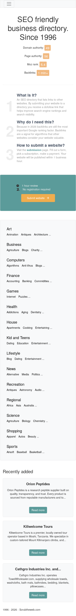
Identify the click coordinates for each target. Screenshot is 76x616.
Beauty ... (33, 436)
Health (12, 306)
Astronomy (26, 390)
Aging (24, 312)
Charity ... (36, 250)
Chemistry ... (40, 421)
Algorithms (13, 265)
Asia (18, 405)
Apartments (13, 327)
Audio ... (39, 390)
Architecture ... (42, 234)
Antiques (26, 234)
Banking (27, 281)
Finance (13, 275)
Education (23, 343)
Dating (10, 343)
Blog (9, 359)
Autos (21, 436)
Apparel (11, 436)
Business (14, 244)
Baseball (22, 452)
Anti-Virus (27, 265)
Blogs (25, 250)
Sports (12, 446)
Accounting (13, 281)
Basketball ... (37, 452)
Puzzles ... (24, 296)
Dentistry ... (37, 312)
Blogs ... (40, 265)
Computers (16, 259)
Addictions (13, 312)
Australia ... (30, 405)
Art (9, 228)
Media (25, 374)
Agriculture (13, 250)
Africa (10, 405)
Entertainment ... (41, 343)
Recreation (15, 384)
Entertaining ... (43, 327)
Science (13, 415)
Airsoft (10, 452)
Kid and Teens (18, 337)
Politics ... (37, 374)
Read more (38, 510)
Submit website (37, 198)
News (11, 368)
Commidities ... (43, 281)
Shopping (14, 430)
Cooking (27, 327)
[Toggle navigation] (9, 4)
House (12, 322)
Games (13, 291)
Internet (11, 296)
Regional (14, 399)
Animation (12, 234)
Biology (26, 421)
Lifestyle (13, 353)
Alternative (13, 374)
